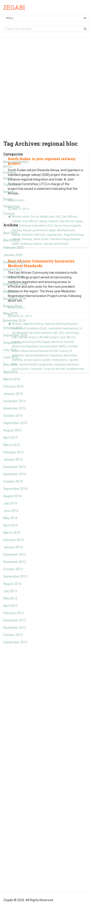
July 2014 (10, 503)
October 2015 (13, 415)
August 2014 (12, 496)
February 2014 (13, 540)
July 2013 (10, 591)
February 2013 (13, 613)
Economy (10, 172)
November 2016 (14, 320)
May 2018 (10, 313)
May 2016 (10, 364)
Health (8, 178)
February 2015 (13, 452)
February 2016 (13, 386)
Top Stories (11, 184)
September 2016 (15, 335)
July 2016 (10, 350)
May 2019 (10, 291)
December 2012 (14, 620)
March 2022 (11, 240)
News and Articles (16, 162)
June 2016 (10, 357)
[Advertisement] (46, 85)
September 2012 (15, 642)
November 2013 (14, 562)
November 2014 (14, 474)
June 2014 (10, 510)
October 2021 (13, 269)
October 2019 (13, 277)
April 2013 (10, 605)
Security (9, 192)
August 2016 (12, 342)
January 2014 (13, 547)
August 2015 (12, 430)
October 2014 (13, 481)
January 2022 (13, 255)
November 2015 (14, 408)
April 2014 (10, 525)
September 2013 (15, 576)
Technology (11, 206)
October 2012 (13, 635)
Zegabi (14, 7)
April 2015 (10, 437)
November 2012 (14, 627)
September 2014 (15, 489)
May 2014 (10, 518)
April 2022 (10, 233)
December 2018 (14, 299)
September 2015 (15, 423)
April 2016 (10, 372)
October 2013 (13, 569)
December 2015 (14, 401)
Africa (7, 166)
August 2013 (12, 584)
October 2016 (13, 328)
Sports (8, 199)
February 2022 (13, 247)
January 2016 (13, 394)
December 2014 (14, 467)
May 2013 (10, 598)
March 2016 (11, 379)
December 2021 (14, 262)
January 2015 (13, 459)
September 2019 (15, 284)
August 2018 (12, 306)
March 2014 (11, 532)
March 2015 (11, 445)
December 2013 (14, 554)
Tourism (9, 213)
